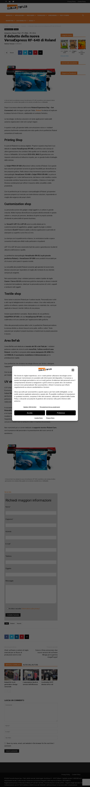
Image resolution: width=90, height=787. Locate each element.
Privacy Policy (50, 418)
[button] (73, 370)
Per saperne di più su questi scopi (50, 407)
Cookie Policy (38, 418)
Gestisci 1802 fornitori (29, 407)
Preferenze (61, 413)
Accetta (29, 413)
